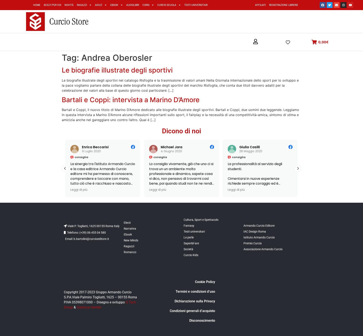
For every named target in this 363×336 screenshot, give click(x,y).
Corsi (145, 5)
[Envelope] (336, 5)
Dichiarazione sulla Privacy (195, 301)
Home (36, 5)
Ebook (114, 5)
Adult (98, 5)
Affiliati (260, 5)
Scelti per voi (52, 5)
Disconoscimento (202, 321)
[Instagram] (343, 5)
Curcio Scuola (166, 5)
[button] (255, 42)
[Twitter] (330, 5)
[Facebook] (323, 5)
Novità (69, 5)
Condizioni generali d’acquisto (192, 311)
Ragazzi (82, 5)
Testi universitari (196, 5)
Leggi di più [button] (78, 190)
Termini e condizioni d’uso (195, 292)
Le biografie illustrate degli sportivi (117, 70)
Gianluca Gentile (89, 307)
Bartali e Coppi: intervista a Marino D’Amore (131, 100)
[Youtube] (350, 5)
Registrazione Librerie (283, 5)
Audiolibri (132, 5)
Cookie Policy (205, 282)
